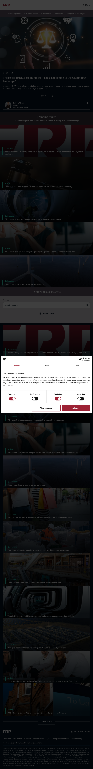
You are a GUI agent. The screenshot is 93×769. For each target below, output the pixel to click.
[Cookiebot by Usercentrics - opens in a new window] (80, 359)
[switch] (35, 398)
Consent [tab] (16, 366)
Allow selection (46, 408)
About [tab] (76, 366)
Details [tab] (46, 366)
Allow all (75, 408)
